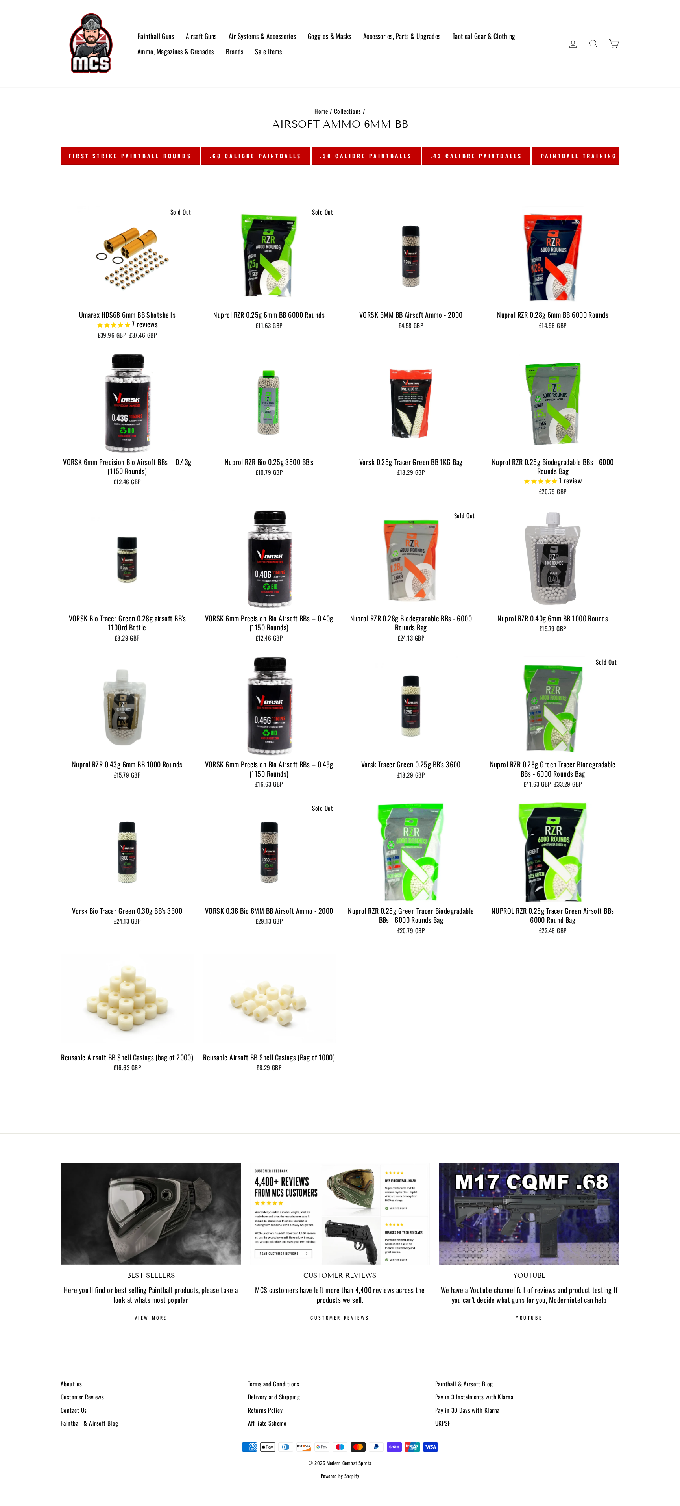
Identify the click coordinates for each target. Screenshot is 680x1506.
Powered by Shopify (340, 1476)
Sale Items (268, 51)
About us (71, 1383)
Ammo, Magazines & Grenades (175, 51)
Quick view (127, 297)
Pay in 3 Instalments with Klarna (474, 1396)
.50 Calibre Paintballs (366, 156)
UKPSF (442, 1423)
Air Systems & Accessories (262, 36)
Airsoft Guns (201, 36)
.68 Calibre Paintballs (255, 156)
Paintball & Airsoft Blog (89, 1423)
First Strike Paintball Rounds (130, 156)
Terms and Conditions (273, 1383)
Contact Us (74, 1410)
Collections (347, 111)
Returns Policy (265, 1410)
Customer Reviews (340, 1317)
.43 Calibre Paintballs (476, 156)
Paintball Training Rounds (595, 156)
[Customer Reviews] (340, 1214)
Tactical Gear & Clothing (484, 36)
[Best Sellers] (151, 1214)
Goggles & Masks (329, 36)
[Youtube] (529, 1214)
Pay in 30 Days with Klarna (467, 1410)
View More (151, 1317)
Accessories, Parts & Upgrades (402, 36)
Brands (235, 51)
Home (321, 111)
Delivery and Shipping (274, 1396)
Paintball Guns (155, 36)
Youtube (529, 1317)
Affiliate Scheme (267, 1423)
